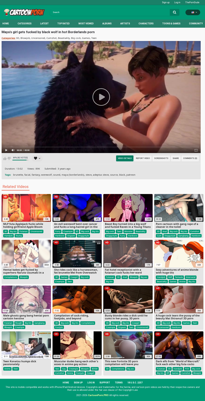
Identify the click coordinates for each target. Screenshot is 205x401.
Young (19, 235)
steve (89, 174)
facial (27, 174)
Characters (146, 23)
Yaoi (57, 368)
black (122, 174)
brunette (18, 174)
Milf (170, 277)
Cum (159, 235)
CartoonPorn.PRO (98, 395)
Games (86, 37)
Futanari (24, 231)
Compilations (10, 277)
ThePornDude (192, 2)
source (114, 174)
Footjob (59, 327)
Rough (18, 322)
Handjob (8, 235)
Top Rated (63, 23)
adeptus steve (101, 174)
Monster (128, 231)
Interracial (190, 277)
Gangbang (183, 235)
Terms (119, 382)
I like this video (5, 158)
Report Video (143, 158)
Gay (64, 368)
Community (196, 23)
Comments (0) (190, 158)
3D (17, 37)
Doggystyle (83, 235)
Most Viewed (86, 23)
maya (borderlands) (73, 174)
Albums (106, 23)
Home (5, 23)
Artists (125, 23)
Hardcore (59, 235)
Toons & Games (171, 23)
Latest (44, 23)
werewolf (46, 174)
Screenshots (161, 158)
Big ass (144, 277)
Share (176, 158)
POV (187, 368)
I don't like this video (9, 158)
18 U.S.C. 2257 (135, 382)
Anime (182, 281)
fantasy (36, 174)
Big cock (76, 37)
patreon (130, 174)
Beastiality (64, 37)
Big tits (13, 231)
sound (56, 174)
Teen (94, 37)
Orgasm (71, 235)
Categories (24, 23)
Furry (57, 231)
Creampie (68, 231)
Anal (165, 231)
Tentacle (179, 277)
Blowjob (25, 37)
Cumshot (51, 37)
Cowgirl (74, 277)
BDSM (95, 368)
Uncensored (38, 37)
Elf (168, 373)
